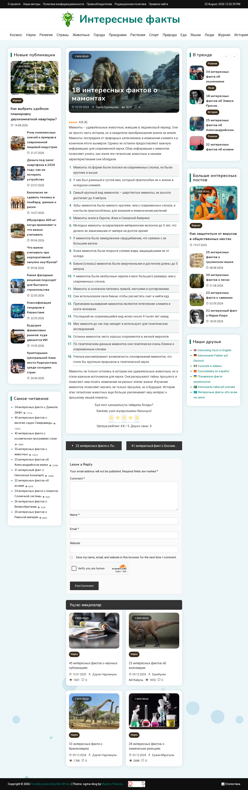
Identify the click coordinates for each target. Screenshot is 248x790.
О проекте (14, 4)
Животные (81, 35)
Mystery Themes (112, 784)
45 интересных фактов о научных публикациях (93, 665)
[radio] (111, 418)
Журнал (224, 35)
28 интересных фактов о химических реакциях (146, 746)
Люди (209, 35)
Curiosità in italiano (210, 366)
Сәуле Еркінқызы (107, 107)
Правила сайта (158, 4)
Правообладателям (99, 4)
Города (99, 35)
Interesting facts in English (214, 350)
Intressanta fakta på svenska (216, 387)
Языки (195, 35)
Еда (184, 35)
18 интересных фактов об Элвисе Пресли (220, 78)
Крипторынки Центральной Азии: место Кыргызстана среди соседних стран (42, 363)
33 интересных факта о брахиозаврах (85, 746)
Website (75, 543)
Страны (63, 35)
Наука (31, 35)
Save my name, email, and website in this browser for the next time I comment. (126, 557)
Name (75, 515)
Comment (77, 478)
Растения (137, 35)
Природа (170, 35)
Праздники (118, 35)
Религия (46, 35)
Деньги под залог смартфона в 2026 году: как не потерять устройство (41, 170)
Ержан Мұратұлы (163, 755)
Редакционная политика (130, 4)
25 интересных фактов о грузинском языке (219, 257)
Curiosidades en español (213, 371)
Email (74, 529)
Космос (16, 35)
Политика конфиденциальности (63, 4)
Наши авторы (31, 4)
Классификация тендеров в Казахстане (39, 308)
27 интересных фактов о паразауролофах (219, 151)
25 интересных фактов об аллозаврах (147, 665)
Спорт (154, 35)
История (212, 89)
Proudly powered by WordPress (50, 784)
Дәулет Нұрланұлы (104, 674)
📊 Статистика (230, 784)
